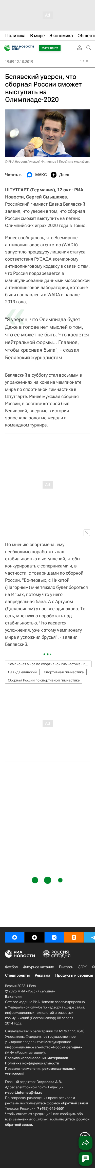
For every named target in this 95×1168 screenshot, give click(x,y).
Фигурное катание (38, 967)
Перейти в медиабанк (74, 161)
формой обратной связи (67, 1103)
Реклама (42, 975)
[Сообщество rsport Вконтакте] (54, 937)
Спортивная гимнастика (64, 672)
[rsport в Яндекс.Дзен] (34, 937)
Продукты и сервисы (74, 975)
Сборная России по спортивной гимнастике (44, 680)
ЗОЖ (82, 967)
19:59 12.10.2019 (19, 62)
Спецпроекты (17, 975)
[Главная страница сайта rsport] (30, 48)
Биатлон (66, 967)
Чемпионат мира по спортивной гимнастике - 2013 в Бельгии (49, 664)
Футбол (11, 967)
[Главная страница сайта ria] (5, 48)
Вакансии (13, 996)
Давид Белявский (22, 672)
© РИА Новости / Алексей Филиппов (30, 161)
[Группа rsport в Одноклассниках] (74, 937)
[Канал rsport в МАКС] (14, 937)
